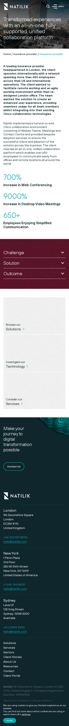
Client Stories (12, 657)
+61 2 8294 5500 (14, 627)
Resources (10, 666)
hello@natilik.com (15, 541)
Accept (10, 720)
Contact (8, 671)
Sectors (8, 652)
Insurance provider (25, 54)
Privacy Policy (42, 700)
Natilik (16, 493)
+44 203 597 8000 (15, 537)
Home (7, 54)
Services (9, 647)
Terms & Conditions (16, 700)
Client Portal (11, 675)
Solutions (9, 643)
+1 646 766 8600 (14, 584)
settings (26, 714)
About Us (9, 661)
